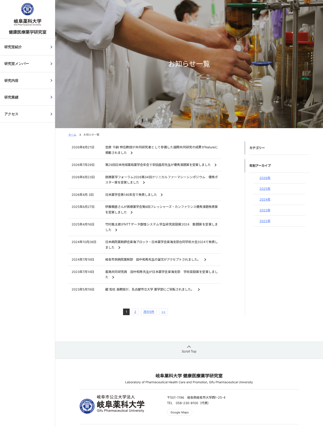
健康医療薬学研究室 (27, 32)
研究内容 (11, 80)
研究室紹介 (13, 47)
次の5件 (148, 312)
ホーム (72, 134)
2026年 (264, 178)
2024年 (264, 199)
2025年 (264, 189)
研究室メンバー (16, 64)
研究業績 (11, 97)
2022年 (264, 221)
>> (163, 312)
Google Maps (180, 412)
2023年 (264, 210)
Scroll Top (189, 351)
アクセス (11, 114)
